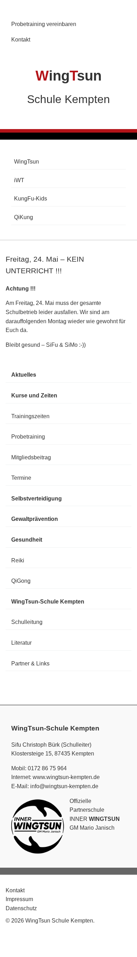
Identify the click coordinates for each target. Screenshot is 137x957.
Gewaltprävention (34, 519)
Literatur (21, 643)
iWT (19, 180)
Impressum (19, 899)
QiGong (21, 581)
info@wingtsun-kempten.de (64, 786)
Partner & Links (30, 663)
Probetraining (28, 437)
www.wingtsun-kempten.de (66, 777)
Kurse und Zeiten (34, 395)
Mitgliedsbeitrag (31, 457)
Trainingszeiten (30, 416)
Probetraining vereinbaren (43, 24)
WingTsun (26, 162)
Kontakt (20, 40)
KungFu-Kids (30, 199)
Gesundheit (26, 540)
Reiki (17, 560)
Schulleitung (27, 622)
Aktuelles (23, 375)
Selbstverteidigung (36, 499)
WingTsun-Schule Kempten (47, 602)
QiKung (23, 217)
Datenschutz (21, 908)
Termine (21, 478)
